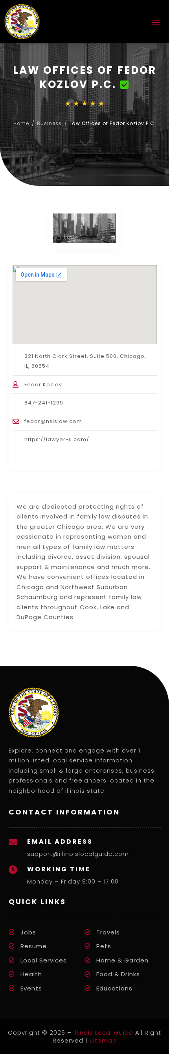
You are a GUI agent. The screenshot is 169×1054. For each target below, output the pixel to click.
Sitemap (103, 1040)
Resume (33, 946)
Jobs (28, 932)
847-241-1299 (43, 402)
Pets (103, 946)
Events (31, 988)
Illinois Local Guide (103, 1032)
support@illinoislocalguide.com (78, 854)
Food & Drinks (118, 974)
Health (31, 974)
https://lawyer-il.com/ (56, 439)
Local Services (43, 960)
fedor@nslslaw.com (53, 421)
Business (49, 123)
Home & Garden (122, 960)
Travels (108, 932)
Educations (114, 988)
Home (21, 123)
